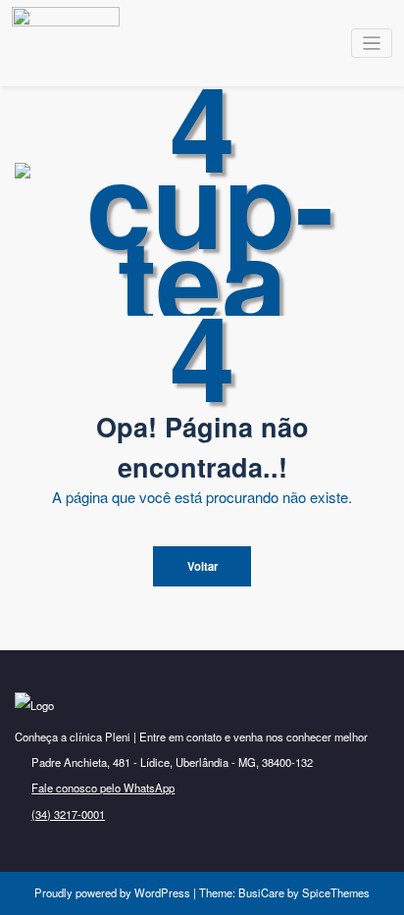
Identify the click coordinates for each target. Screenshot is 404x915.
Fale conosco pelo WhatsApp (103, 787)
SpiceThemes (334, 892)
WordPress (162, 892)
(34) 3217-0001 (68, 814)
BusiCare (262, 892)
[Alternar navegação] (372, 43)
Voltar (202, 566)
